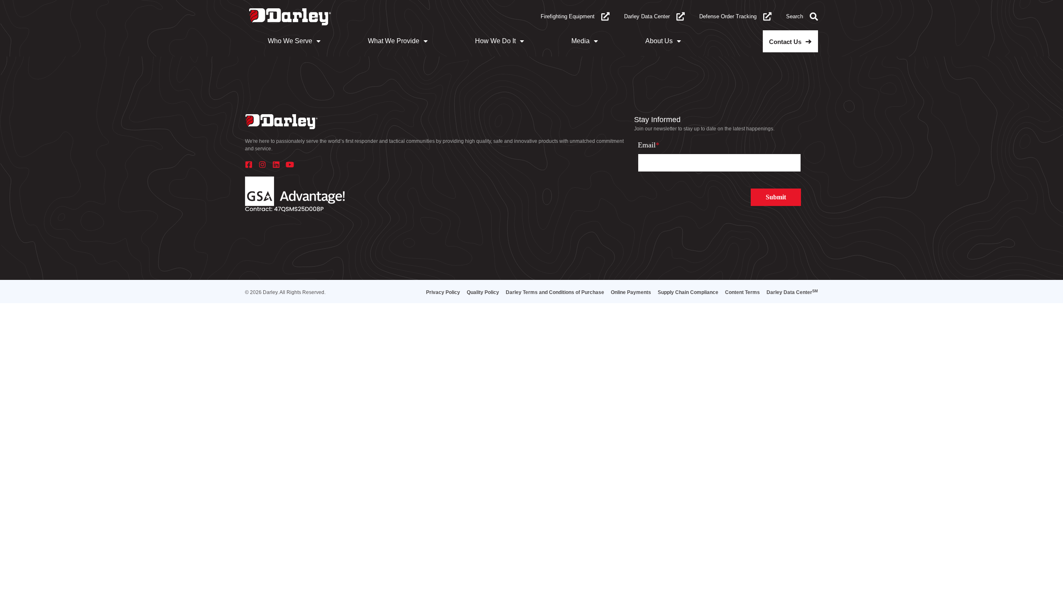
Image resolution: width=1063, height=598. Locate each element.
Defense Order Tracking (728, 16)
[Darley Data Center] (680, 16)
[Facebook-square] (248, 164)
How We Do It (495, 40)
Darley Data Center (647, 16)
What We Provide (393, 40)
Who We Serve (290, 40)
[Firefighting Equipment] (605, 16)
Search (794, 16)
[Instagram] (262, 164)
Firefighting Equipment (568, 16)
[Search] (814, 16)
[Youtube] (290, 164)
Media (580, 40)
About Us (659, 40)
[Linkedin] (276, 164)
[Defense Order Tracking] (767, 16)
